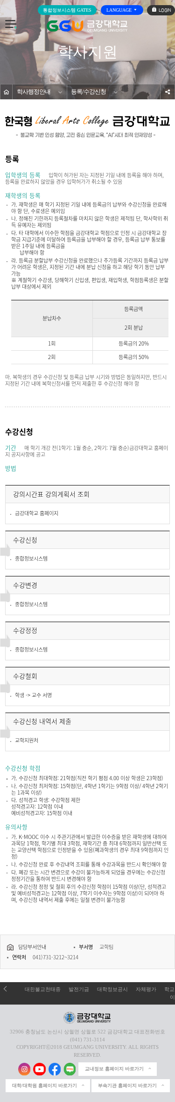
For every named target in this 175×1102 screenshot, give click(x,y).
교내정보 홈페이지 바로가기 (114, 1068)
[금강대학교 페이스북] (55, 1069)
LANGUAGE (119, 10)
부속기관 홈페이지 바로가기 (127, 1085)
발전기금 (79, 989)
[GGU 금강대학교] (87, 26)
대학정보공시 (112, 989)
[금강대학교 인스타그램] (24, 1069)
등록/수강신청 (88, 92)
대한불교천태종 (43, 989)
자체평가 (146, 989)
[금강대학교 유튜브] (39, 1069)
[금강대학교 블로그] (69, 1069)
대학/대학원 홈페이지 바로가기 (44, 1085)
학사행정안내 (33, 92)
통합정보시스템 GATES (67, 10)
